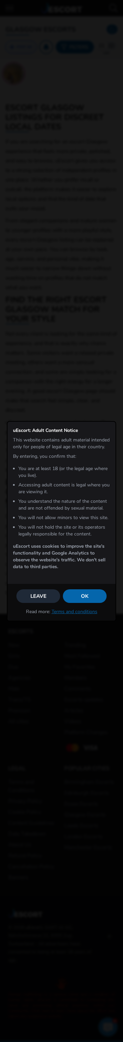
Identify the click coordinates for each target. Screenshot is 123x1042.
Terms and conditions (74, 611)
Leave (38, 596)
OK (84, 596)
